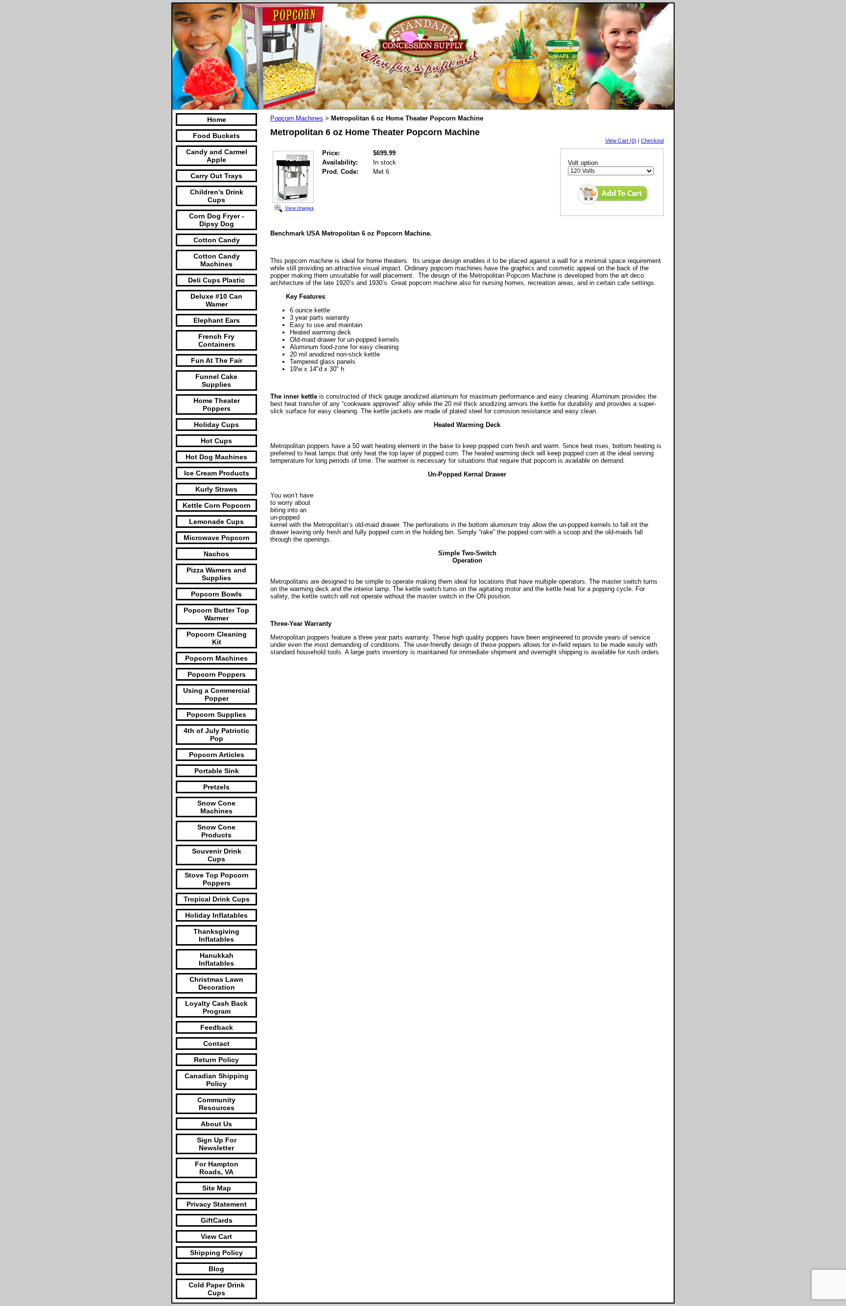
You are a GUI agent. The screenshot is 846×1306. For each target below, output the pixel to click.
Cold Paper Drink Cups (216, 1289)
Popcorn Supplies (216, 714)
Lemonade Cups (216, 521)
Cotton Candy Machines (216, 260)
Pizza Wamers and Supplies (216, 574)
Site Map (216, 1188)
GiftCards (217, 1220)
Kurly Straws (216, 489)
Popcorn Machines (216, 658)
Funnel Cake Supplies (216, 380)
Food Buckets (216, 136)
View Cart (216, 1236)
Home (216, 119)
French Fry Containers (216, 340)
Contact (216, 1043)
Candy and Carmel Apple (216, 156)
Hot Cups (216, 441)
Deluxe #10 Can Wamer (216, 300)
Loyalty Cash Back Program (216, 1007)
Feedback (216, 1027)
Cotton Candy (216, 240)
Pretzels (216, 787)
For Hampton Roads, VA (216, 1168)
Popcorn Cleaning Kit (217, 638)
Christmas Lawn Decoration (216, 983)
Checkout (652, 140)
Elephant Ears (216, 320)
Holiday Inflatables (216, 915)
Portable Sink (216, 771)
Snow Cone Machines (216, 807)
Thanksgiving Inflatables (216, 935)
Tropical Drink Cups (217, 899)
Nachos (216, 554)
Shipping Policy (216, 1253)
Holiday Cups (216, 424)
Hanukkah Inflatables (216, 959)
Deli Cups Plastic (216, 280)
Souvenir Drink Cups (216, 855)
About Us (216, 1124)
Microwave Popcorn (217, 538)
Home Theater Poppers (216, 404)
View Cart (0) (620, 140)
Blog (216, 1269)
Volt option (583, 162)
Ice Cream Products (216, 473)
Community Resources (216, 1104)
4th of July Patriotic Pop (216, 734)
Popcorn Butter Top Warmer (216, 614)
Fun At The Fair (216, 360)
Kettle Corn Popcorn (217, 505)
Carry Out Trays (216, 176)
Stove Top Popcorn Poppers (217, 879)
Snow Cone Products (216, 831)
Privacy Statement (217, 1204)
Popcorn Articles (216, 755)
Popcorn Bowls (216, 594)
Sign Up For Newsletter (216, 1144)
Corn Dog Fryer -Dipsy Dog (216, 220)
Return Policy (216, 1060)
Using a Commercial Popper (216, 694)
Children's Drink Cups (216, 196)
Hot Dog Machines (216, 457)
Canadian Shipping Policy (217, 1080)
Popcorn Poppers (217, 674)
